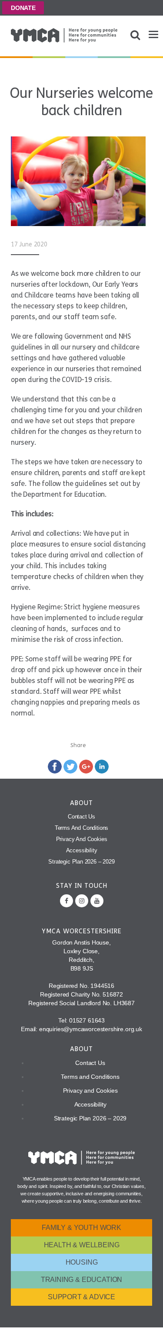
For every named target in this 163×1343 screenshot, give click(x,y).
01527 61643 (87, 1020)
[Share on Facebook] (55, 766)
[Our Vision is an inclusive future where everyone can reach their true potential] (64, 35)
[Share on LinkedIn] (102, 766)
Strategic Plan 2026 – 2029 (81, 861)
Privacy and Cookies (81, 839)
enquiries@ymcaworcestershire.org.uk (90, 1029)
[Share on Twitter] (70, 766)
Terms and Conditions (82, 828)
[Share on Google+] (86, 766)
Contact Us (81, 816)
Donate (23, 7)
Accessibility (81, 850)
